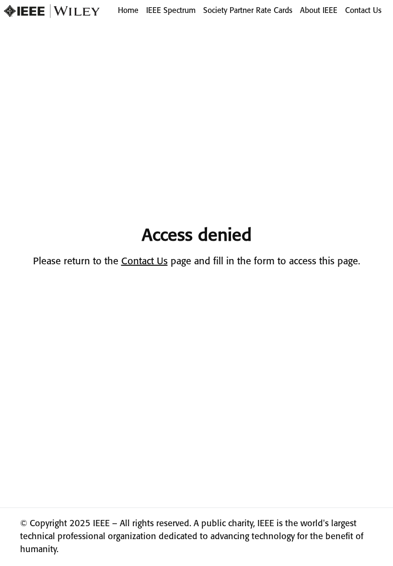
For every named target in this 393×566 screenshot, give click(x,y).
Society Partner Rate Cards (247, 11)
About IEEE (318, 11)
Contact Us (363, 11)
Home (128, 11)
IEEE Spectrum (171, 11)
